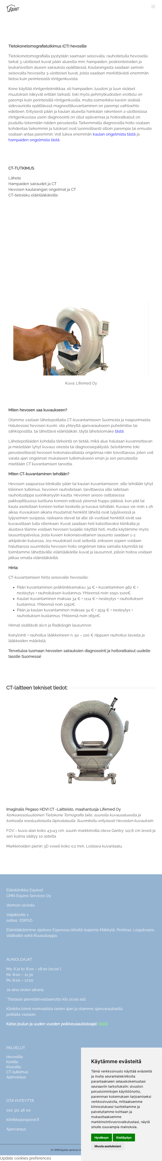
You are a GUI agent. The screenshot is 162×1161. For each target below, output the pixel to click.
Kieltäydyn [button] (124, 1137)
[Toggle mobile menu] (153, 6)
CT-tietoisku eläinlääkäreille (33, 195)
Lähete (14, 178)
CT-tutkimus (17, 1072)
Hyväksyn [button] (101, 1137)
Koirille (12, 1062)
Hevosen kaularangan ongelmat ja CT (42, 189)
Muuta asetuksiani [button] (107, 1146)
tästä (119, 431)
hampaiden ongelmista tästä (33, 140)
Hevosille (14, 1057)
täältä (103, 1024)
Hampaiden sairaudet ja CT (32, 184)
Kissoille (13, 1067)
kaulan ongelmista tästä (114, 134)
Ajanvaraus (16, 1077)
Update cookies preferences (25, 1158)
